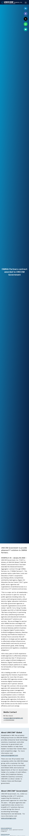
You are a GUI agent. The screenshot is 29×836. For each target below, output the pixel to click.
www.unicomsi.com (5, 834)
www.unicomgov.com (8, 818)
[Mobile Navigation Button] (26, 2)
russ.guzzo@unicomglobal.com (13, 718)
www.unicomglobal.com (9, 755)
